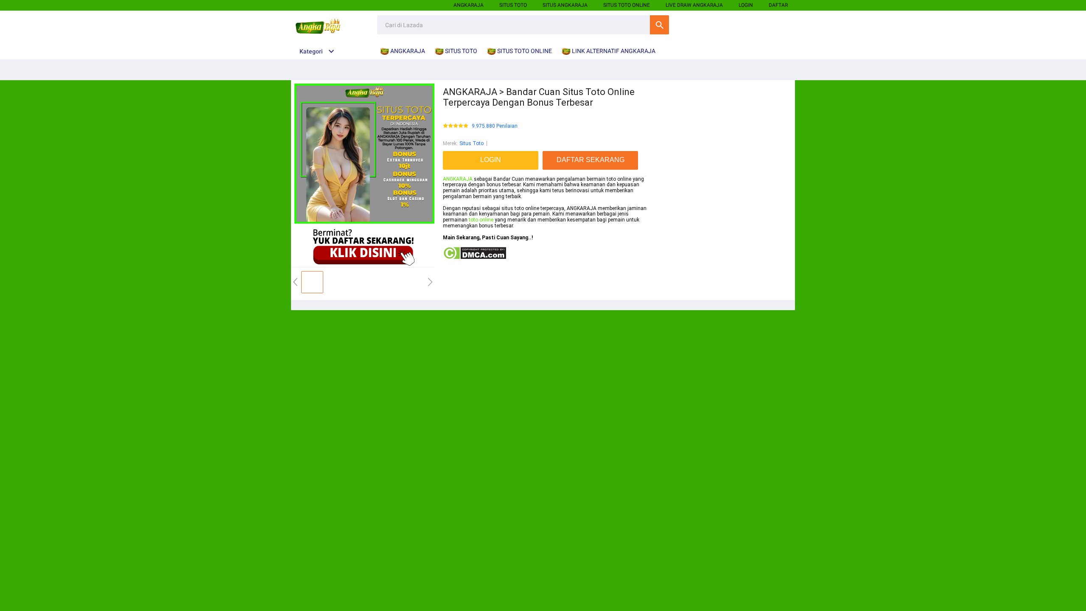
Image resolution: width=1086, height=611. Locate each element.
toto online (481, 220)
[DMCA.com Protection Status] (474, 258)
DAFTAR (778, 5)
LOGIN (746, 5)
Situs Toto (471, 143)
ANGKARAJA (468, 5)
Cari (659, 24)
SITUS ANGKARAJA (565, 5)
